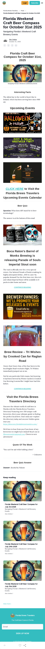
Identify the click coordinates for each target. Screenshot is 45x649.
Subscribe (34, 3)
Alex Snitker (13, 39)
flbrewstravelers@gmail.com (14, 434)
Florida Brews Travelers (10, 11)
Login (25, 3)
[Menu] (42, 2)
